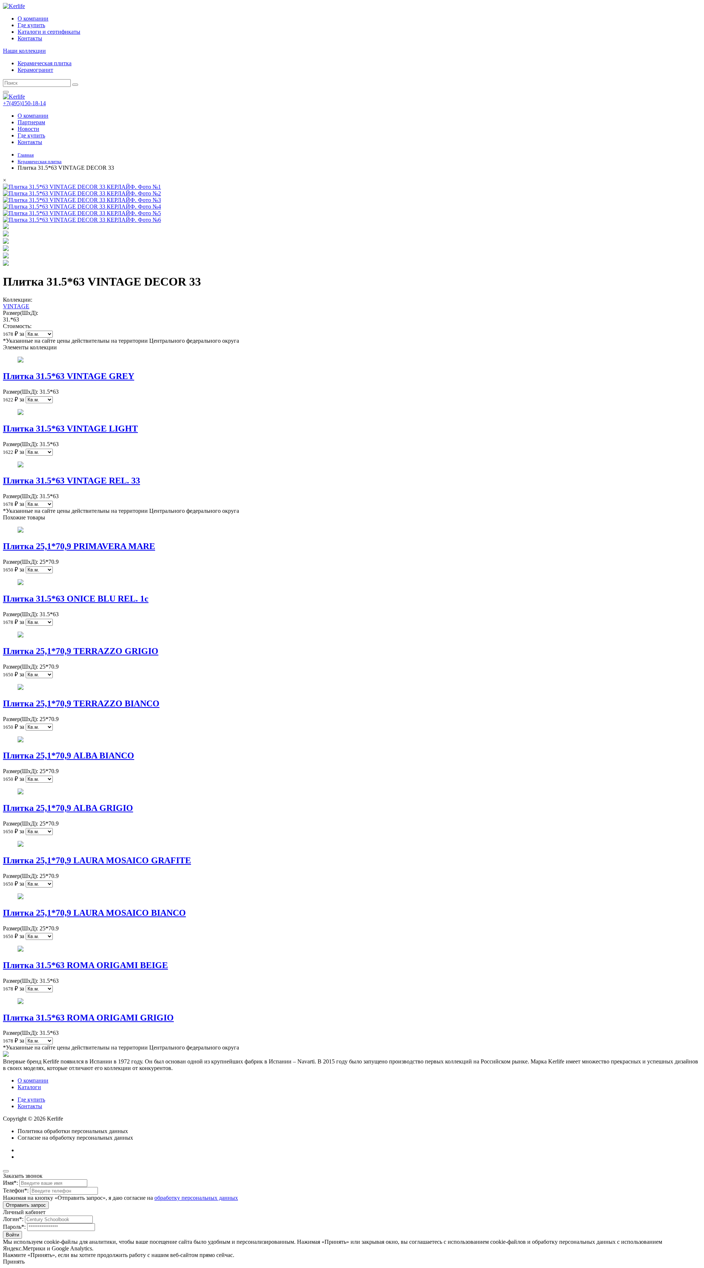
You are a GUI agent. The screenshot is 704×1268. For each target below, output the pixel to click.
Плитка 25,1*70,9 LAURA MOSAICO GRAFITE (97, 860)
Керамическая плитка (45, 63)
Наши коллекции (24, 51)
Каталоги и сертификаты (49, 32)
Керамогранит (35, 70)
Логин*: (13, 1219)
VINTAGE (16, 306)
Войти (12, 1235)
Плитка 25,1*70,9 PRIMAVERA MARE (79, 546)
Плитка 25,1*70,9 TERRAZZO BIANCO (81, 703)
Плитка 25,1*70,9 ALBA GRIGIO (68, 808)
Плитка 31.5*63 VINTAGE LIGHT (70, 428)
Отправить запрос (26, 1205)
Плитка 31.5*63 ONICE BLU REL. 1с (75, 598)
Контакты (30, 38)
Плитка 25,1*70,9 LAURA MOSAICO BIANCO (94, 913)
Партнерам (31, 122)
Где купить (31, 25)
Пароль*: (14, 1227)
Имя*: (10, 1183)
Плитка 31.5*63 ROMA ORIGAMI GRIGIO (88, 1017)
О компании (33, 18)
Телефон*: (16, 1190)
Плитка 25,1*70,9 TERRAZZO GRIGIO (80, 651)
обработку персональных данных (196, 1198)
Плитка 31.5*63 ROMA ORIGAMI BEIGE (85, 965)
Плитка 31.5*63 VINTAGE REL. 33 (71, 480)
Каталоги (29, 1087)
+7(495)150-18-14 (24, 103)
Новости (28, 129)
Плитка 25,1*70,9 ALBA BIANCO (68, 755)
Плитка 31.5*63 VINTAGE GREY (68, 376)
